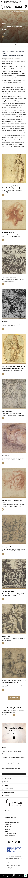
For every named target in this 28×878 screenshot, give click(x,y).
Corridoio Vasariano (10, 817)
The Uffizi (7, 810)
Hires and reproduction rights (12, 822)
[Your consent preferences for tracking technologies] (25, 875)
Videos (19, 876)
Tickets (7, 820)
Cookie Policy (17, 865)
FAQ (6, 831)
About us (7, 829)
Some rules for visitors (10, 833)
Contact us (8, 826)
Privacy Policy (10, 865)
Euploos (12, 51)
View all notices (14, 774)
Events (8, 876)
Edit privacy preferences (14, 867)
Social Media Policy (10, 835)
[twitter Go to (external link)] (16, 842)
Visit (3, 876)
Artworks (14, 876)
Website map (8, 824)
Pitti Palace (8, 813)
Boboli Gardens (9, 815)
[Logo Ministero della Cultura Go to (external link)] (14, 849)
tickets (17, 6)
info (22, 55)
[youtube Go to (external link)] (19, 842)
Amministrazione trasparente (14, 856)
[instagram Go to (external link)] (9, 842)
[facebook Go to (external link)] (12, 842)
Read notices (23, 1)
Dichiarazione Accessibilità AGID (14, 858)
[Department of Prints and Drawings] (6, 7)
